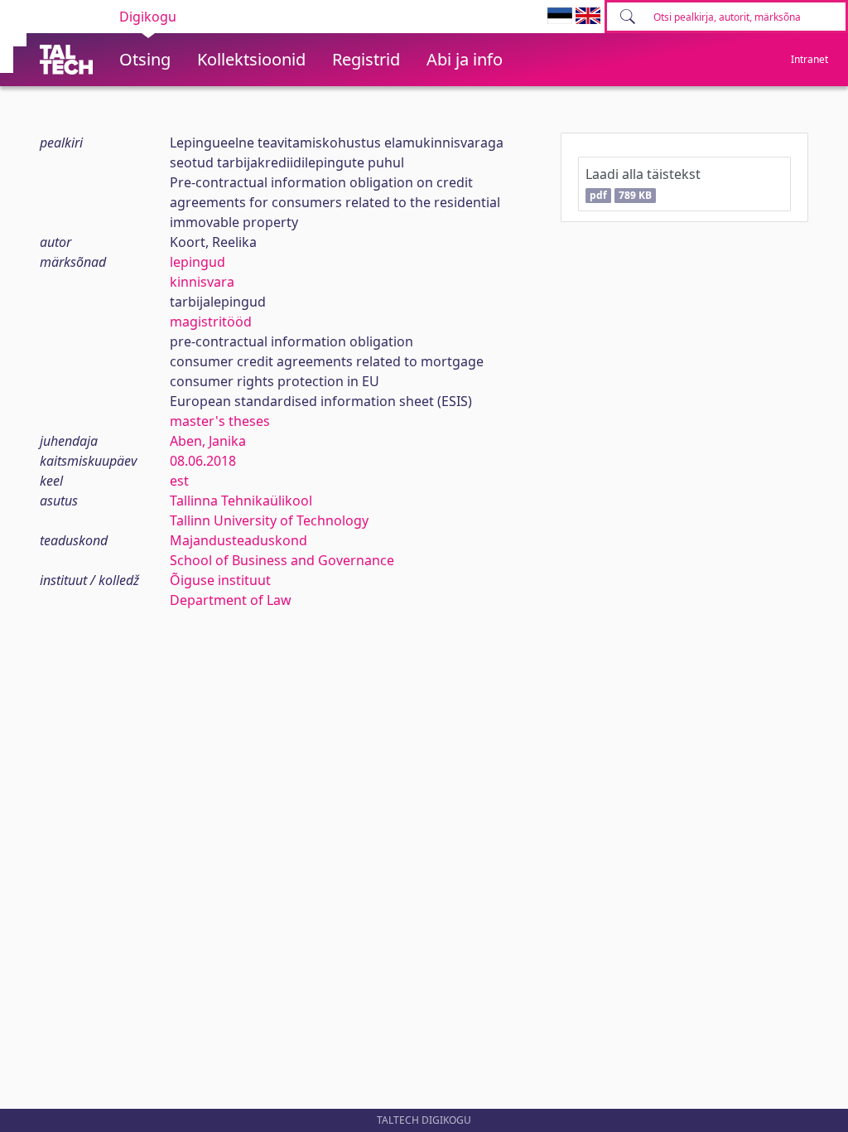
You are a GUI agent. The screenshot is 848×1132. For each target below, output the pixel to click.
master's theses (220, 421)
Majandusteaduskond (238, 540)
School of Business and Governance (282, 560)
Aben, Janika (208, 441)
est (179, 481)
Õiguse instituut (220, 580)
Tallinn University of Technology (269, 520)
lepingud (197, 262)
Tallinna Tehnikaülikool (241, 500)
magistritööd (211, 321)
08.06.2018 (203, 461)
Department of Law (231, 600)
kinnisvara (202, 282)
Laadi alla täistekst (643, 183)
